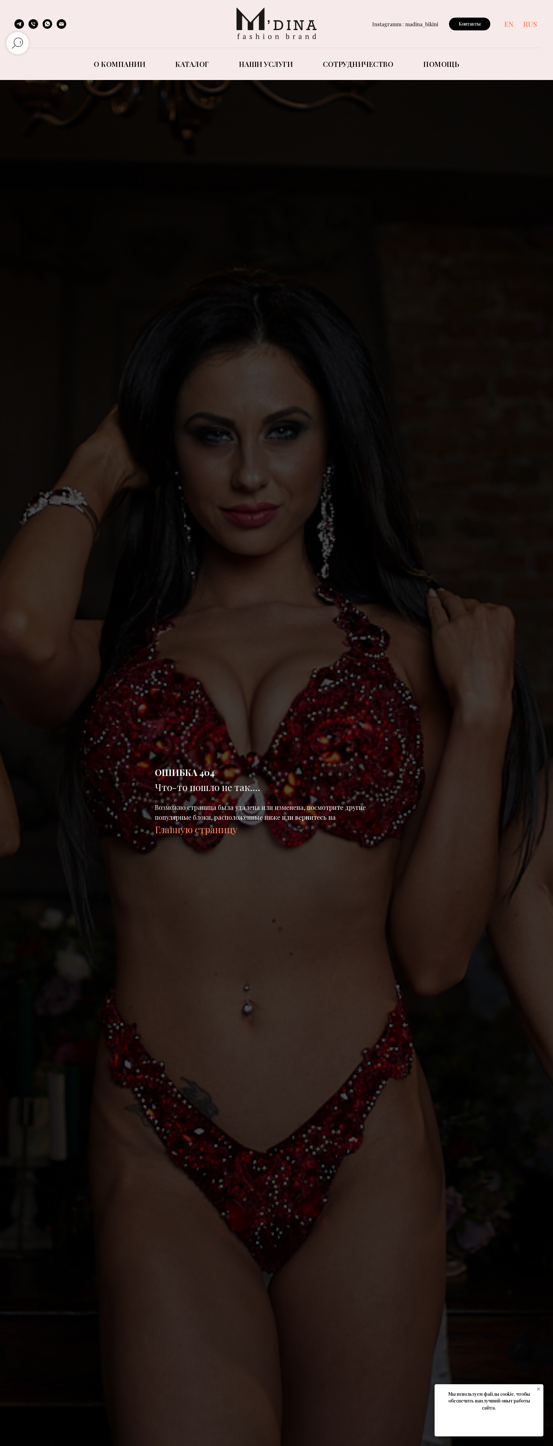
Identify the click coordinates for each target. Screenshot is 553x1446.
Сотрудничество (358, 64)
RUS (530, 24)
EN (509, 24)
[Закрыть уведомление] (538, 1389)
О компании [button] (119, 64)
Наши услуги (266, 64)
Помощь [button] (441, 64)
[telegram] (19, 24)
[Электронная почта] (61, 24)
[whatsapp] (47, 24)
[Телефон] (33, 24)
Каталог (192, 64)
